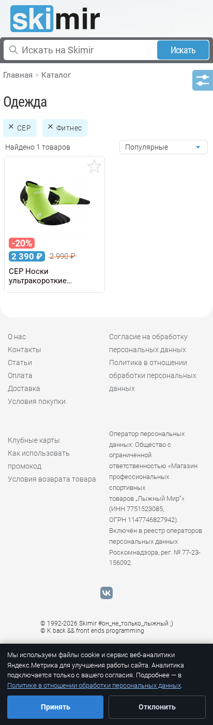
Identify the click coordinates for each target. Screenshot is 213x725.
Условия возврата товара (52, 479)
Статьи (20, 362)
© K (92, 630)
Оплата (20, 375)
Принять (55, 707)
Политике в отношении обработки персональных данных (94, 685)
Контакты (24, 349)
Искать (183, 50)
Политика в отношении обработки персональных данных (152, 375)
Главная (18, 75)
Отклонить (157, 707)
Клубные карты (34, 440)
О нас (17, 336)
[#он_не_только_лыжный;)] (55, 18)
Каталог (56, 75)
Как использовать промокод (39, 459)
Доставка (24, 388)
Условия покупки (37, 401)
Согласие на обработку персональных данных (148, 343)
